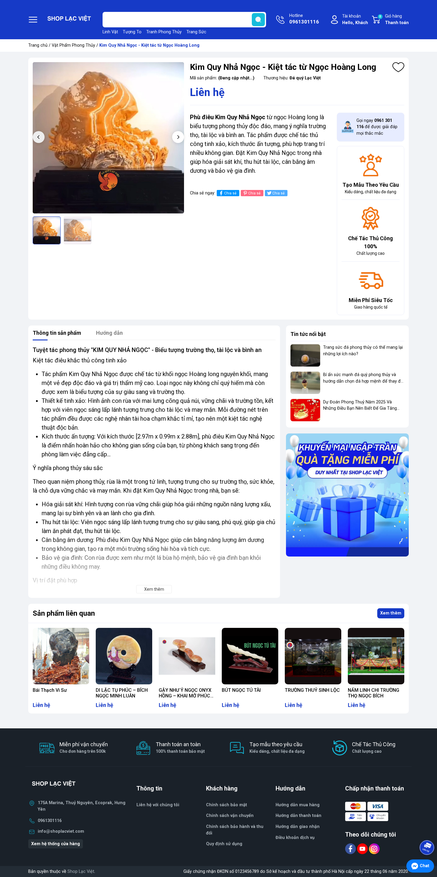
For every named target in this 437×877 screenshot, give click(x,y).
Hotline (304, 19)
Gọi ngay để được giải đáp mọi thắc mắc (376, 127)
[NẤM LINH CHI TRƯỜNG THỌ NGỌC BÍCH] (376, 656)
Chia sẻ (230, 193)
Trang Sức (196, 31)
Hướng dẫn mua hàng (298, 804)
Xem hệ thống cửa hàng (55, 843)
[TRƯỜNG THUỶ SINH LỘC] (313, 656)
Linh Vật (110, 31)
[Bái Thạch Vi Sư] (61, 656)
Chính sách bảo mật (226, 804)
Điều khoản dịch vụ (295, 837)
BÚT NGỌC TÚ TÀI (241, 690)
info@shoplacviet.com (61, 831)
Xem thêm (390, 613)
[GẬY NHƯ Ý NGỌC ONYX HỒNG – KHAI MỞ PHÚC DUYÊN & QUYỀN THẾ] (187, 656)
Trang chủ (38, 45)
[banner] (347, 494)
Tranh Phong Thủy (164, 31)
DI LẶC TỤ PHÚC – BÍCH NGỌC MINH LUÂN (122, 693)
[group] (108, 137)
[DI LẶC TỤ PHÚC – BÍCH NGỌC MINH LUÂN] (124, 656)
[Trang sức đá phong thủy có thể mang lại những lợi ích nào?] (305, 355)
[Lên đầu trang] (427, 830)
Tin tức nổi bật (308, 334)
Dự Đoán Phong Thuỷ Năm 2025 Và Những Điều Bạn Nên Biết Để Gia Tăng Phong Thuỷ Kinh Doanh (360, 408)
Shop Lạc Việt (80, 871)
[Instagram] (374, 848)
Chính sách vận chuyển (230, 815)
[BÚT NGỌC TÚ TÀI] (250, 656)
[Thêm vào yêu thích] (398, 67)
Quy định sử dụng (224, 843)
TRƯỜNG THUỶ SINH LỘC (312, 690)
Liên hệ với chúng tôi (157, 804)
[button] (178, 137)
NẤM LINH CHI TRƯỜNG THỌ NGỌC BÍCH (373, 693)
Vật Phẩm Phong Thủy (73, 45)
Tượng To (132, 31)
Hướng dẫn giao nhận (298, 826)
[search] (258, 19)
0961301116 (50, 820)
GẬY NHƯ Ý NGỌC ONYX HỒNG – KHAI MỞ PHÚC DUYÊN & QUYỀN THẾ (185, 695)
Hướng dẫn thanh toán (298, 815)
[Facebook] (351, 848)
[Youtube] (363, 848)
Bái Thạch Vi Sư (50, 690)
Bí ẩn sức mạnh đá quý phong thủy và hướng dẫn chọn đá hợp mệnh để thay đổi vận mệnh (363, 381)
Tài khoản (355, 19)
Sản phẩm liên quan (64, 613)
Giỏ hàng (394, 19)
